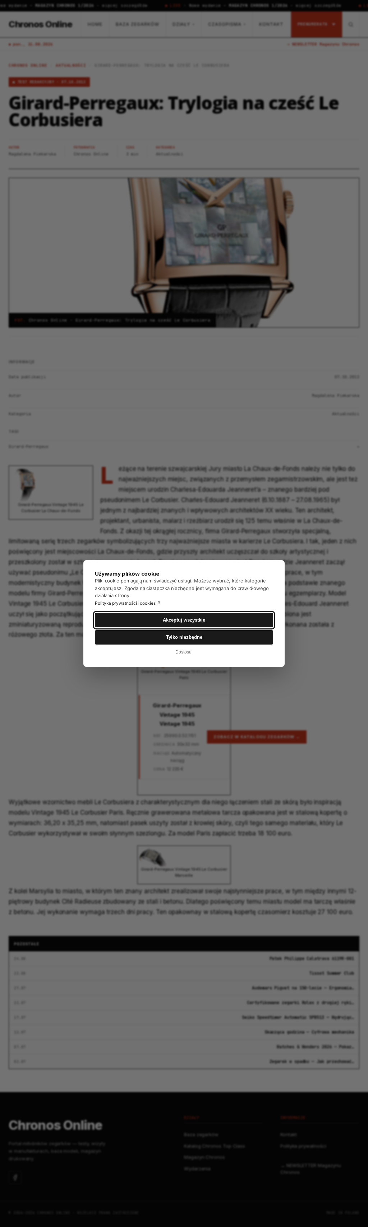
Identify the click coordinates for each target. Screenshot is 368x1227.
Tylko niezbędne (184, 637)
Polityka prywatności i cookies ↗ (128, 603)
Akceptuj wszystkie (184, 620)
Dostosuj (184, 652)
